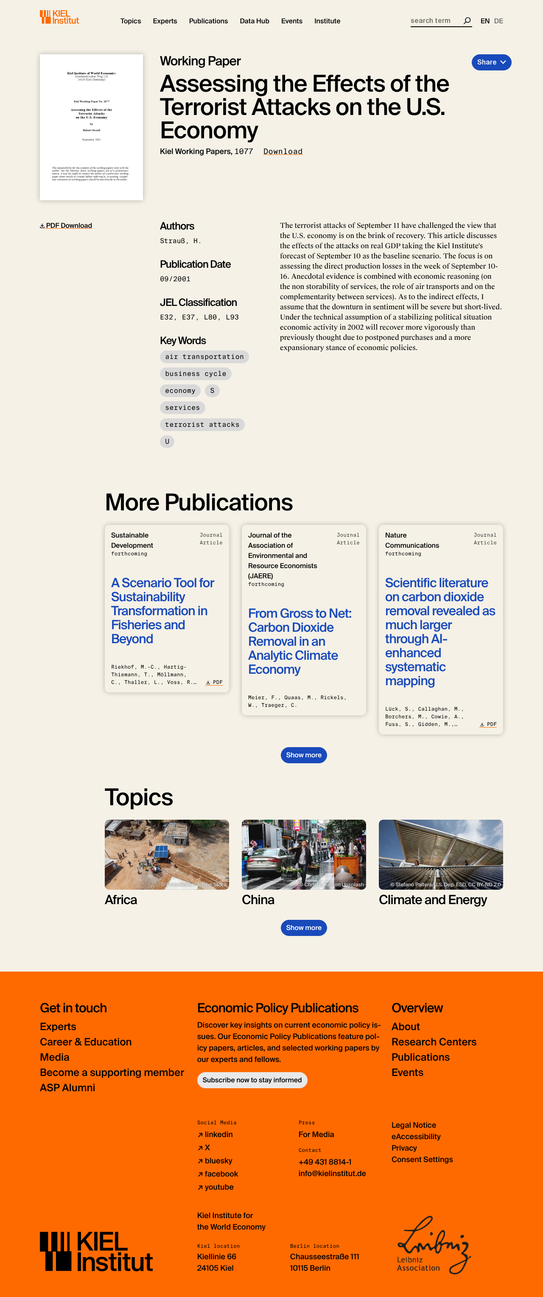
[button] (131, 21)
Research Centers (434, 1042)
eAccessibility (416, 1137)
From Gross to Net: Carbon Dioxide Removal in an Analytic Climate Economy (299, 641)
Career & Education (86, 1042)
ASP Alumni (67, 1088)
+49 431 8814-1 (325, 1162)
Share (487, 62)
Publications (421, 1057)
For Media (316, 1134)
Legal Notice (414, 1125)
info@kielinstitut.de (332, 1173)
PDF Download (68, 225)
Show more (304, 755)
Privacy (404, 1148)
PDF (218, 682)
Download (283, 151)
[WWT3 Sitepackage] (72, 17)
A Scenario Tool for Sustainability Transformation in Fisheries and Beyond (162, 611)
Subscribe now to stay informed (252, 1080)
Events (407, 1072)
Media (55, 1057)
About (406, 1027)
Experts (58, 1027)
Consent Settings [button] (422, 1159)
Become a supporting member (112, 1072)
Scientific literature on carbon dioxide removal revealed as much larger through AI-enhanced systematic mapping (440, 632)
